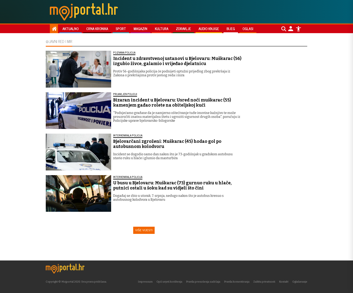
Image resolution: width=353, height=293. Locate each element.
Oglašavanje (299, 281)
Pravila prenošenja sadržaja (203, 281)
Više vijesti (144, 230)
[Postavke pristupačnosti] (298, 29)
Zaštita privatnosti (264, 281)
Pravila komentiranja (236, 281)
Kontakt (283, 281)
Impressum (145, 281)
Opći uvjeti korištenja (169, 281)
